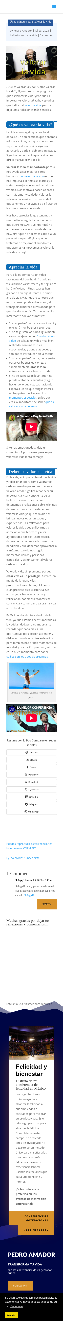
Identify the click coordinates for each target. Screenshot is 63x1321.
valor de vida (33, 105)
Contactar (20, 1286)
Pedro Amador (22, 30)
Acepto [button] (11, 1315)
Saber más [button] (16, 1306)
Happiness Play (36, 1230)
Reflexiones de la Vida (23, 35)
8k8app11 (20, 880)
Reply (47, 904)
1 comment (47, 35)
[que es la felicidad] (31, 688)
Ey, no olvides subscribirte (22, 858)
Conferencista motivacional (37, 1218)
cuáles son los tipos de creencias (27, 656)
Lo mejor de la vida (32, 176)
